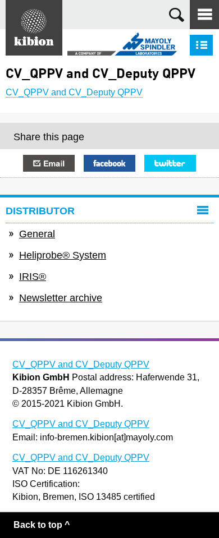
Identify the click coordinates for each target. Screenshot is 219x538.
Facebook (109, 163)
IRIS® (32, 276)
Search (176, 15)
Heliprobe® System (62, 255)
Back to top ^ (41, 525)
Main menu (204, 14)
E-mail (49, 163)
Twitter (170, 163)
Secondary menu (201, 45)
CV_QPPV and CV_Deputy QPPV (74, 92)
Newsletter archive (60, 298)
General (37, 234)
